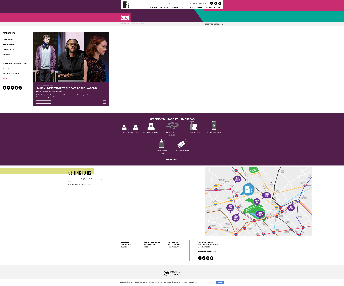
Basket (195, 3)
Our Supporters (173, 242)
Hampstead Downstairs (11, 73)
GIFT (219, 7)
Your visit (174, 7)
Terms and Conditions (152, 242)
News (183, 7)
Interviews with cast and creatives (15, 64)
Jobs (4, 59)
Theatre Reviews (8, 44)
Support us (164, 7)
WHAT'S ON (153, 7)
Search (189, 3)
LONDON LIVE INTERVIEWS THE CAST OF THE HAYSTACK (67, 88)
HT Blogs (6, 68)
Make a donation (174, 244)
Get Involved (210, 7)
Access (146, 247)
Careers (124, 247)
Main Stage (6, 54)
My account (202, 3)
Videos (191, 7)
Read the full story (43, 102)
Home (133, 24)
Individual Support (174, 247)
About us (200, 7)
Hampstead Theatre (126, 4)
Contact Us (125, 242)
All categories (8, 40)
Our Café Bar (126, 244)
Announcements (8, 49)
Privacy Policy (149, 244)
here (179, 282)
